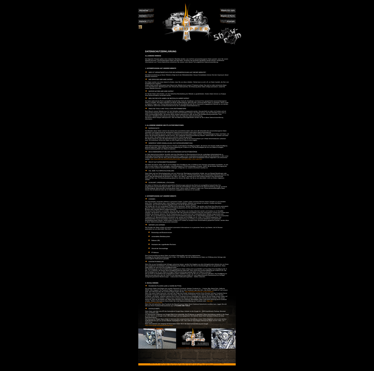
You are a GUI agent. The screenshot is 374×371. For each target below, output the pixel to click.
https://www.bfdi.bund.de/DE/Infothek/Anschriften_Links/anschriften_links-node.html (176, 159)
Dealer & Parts (228, 16)
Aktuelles (143, 10)
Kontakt (231, 21)
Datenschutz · (217, 363)
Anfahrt (142, 16)
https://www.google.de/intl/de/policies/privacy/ (159, 325)
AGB (222, 363)
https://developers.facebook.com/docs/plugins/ (199, 291)
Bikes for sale (228, 10)
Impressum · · (208, 363)
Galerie (142, 21)
